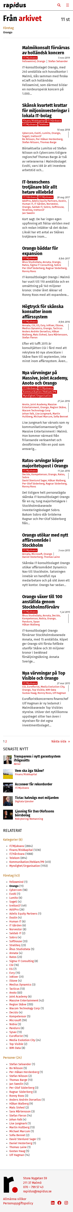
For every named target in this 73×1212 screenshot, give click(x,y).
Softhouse (58, 206)
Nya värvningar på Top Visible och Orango (43, 676)
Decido (26, 474)
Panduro (27, 621)
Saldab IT (37, 206)
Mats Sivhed (40, 334)
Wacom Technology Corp (36, 410)
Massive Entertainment (23, 1000)
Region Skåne (58, 407)
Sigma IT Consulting (41, 264)
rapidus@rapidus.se (37, 1191)
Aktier (17, 763)
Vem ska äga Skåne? (29, 771)
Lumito (46, 133)
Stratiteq (27, 209)
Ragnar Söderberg (56, 268)
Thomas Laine (52, 556)
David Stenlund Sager (34, 480)
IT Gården (39, 203)
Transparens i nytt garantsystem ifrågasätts (37, 758)
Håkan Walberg (56, 480)
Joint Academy (38, 404)
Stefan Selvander (58, 61)
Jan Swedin (28, 213)
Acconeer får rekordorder (34, 784)
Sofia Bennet (61, 416)
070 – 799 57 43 (33, 1187)
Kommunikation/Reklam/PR (39, 391)
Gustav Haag (29, 692)
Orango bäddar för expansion (40, 251)
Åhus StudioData (31, 262)
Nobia (42, 618)
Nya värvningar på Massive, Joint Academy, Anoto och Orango (45, 378)
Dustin (62, 200)
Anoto (25, 404)
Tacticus (57, 328)
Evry (42, 325)
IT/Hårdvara (54, 120)
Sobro (47, 206)
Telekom (44, 124)
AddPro (26, 200)
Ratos (25, 264)
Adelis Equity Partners (44, 200)
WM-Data (51, 689)
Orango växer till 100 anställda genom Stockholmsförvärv (42, 602)
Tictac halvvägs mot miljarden (37, 798)
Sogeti (26, 136)
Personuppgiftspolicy (18, 1203)
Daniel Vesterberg (32, 556)
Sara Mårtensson (57, 334)
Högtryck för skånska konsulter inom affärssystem (42, 311)
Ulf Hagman (59, 692)
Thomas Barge (48, 142)
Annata (47, 262)
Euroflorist (33, 686)
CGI (33, 325)
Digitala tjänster (24, 801)
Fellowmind (29, 61)
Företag (8, 28)
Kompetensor (39, 474)
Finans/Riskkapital (26, 774)
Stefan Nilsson (30, 142)
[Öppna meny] (67, 5)
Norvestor (52, 203)
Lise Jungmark (43, 413)
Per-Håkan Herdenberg (49, 139)
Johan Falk (28, 413)
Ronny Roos (29, 271)
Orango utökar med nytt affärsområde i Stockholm (45, 540)
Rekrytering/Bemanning (29, 818)
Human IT (27, 203)
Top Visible (38, 689)
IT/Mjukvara (22, 787)
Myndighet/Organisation (37, 395)
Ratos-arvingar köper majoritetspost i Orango (45, 463)
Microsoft (37, 553)
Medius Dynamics (32, 328)
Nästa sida (60, 741)
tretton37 (36, 136)
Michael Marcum (43, 416)
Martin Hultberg (19, 1127)
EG (37, 325)
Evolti (37, 133)
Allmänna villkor (14, 1199)
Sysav (36, 621)
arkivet (30, 18)
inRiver (50, 325)
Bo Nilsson (28, 139)
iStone (59, 325)
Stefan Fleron (30, 337)
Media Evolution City (52, 686)
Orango (41, 61)
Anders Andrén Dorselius (36, 331)
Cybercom (27, 133)
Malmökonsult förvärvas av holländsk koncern (46, 50)
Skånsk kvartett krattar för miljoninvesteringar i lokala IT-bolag (45, 110)
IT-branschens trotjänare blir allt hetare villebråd (39, 187)
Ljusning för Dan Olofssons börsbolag (34, 813)
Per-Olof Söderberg (33, 268)
